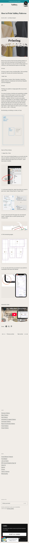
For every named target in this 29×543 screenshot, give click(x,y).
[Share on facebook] (6, 326)
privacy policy (10, 508)
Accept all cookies (14, 534)
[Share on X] (9, 326)
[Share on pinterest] (11, 326)
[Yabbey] (14, 4)
